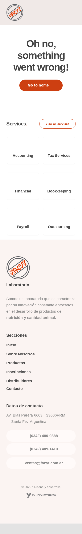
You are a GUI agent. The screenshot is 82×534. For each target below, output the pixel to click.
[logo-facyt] (14, 6)
